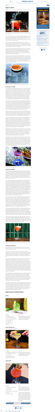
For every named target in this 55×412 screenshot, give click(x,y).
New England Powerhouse (9, 403)
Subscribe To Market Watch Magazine (42, 26)
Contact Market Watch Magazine (41, 25)
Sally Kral (13, 411)
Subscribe (44, 1)
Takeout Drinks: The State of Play (25, 403)
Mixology (10, 411)
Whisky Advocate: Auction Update (42, 45)
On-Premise (16, 411)
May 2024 (7, 411)
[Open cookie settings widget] (1, 411)
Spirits (19, 411)
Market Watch (27, 1)
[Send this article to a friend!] (21, 408)
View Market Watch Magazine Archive (42, 27)
